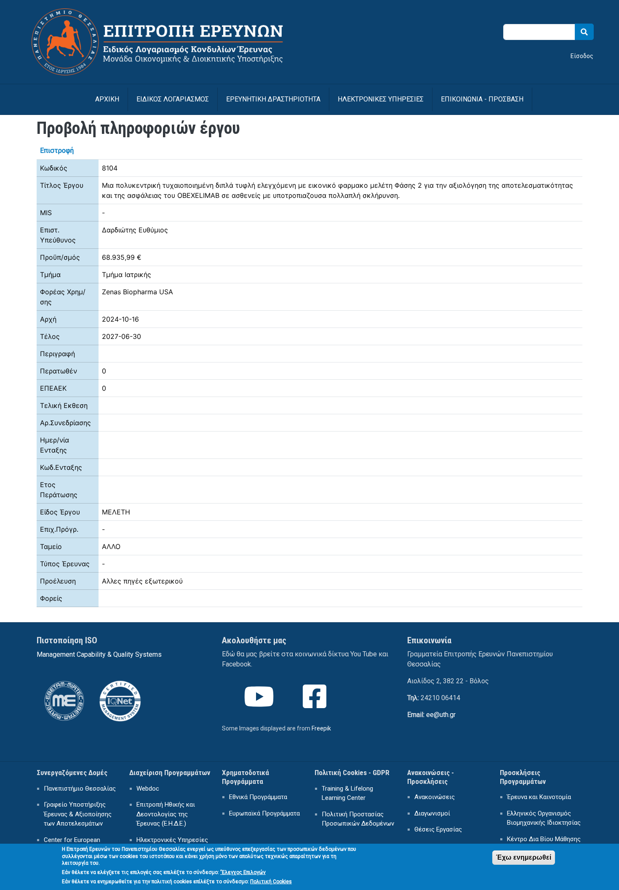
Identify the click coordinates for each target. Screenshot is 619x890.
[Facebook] (315, 704)
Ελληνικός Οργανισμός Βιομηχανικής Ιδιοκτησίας (544, 818)
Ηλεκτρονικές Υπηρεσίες (172, 840)
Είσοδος (582, 56)
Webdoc (147, 788)
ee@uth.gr (441, 715)
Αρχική (107, 99)
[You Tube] (259, 704)
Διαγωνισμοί (432, 813)
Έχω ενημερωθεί (523, 857)
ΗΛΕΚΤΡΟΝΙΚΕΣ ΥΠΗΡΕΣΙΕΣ (381, 99)
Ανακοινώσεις (434, 797)
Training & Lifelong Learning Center (347, 793)
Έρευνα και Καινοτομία (539, 797)
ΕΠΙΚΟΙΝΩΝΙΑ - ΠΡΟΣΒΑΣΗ (482, 99)
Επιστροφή (57, 151)
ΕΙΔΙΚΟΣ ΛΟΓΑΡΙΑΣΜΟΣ (172, 99)
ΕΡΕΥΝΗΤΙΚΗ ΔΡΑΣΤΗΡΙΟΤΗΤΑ (273, 99)
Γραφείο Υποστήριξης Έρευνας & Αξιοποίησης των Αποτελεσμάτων (78, 814)
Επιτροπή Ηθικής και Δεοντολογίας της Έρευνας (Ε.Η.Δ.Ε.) (165, 814)
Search (584, 32)
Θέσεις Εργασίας (438, 829)
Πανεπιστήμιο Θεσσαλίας (80, 788)
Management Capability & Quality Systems (99, 654)
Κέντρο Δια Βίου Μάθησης (544, 839)
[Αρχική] (168, 14)
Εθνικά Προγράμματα (258, 797)
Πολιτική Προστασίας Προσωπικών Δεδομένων (358, 819)
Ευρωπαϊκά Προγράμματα (264, 813)
